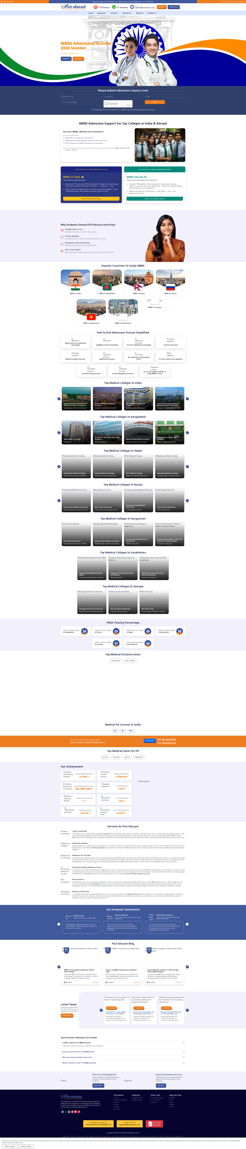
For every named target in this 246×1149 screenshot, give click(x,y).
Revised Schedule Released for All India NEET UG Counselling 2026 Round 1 (171, 1013)
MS (123, 730)
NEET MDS (116, 757)
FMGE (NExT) (139, 757)
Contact (117, 1109)
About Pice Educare (121, 1100)
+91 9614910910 (166, 739)
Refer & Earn (98, 1085)
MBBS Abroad (138, 1100)
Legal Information (157, 1098)
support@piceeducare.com (129, 1125)
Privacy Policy (156, 1100)
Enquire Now (174, 7)
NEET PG (105, 757)
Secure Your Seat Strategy (91, 199)
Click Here (161, 1085)
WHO (172, 1107)
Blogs (117, 1107)
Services (114, 13)
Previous (58, 398)
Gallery (117, 1102)
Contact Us (151, 13)
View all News (67, 1015)
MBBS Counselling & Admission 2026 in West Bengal (79, 971)
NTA (172, 1100)
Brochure (162, 7)
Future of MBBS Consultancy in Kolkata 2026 (121, 971)
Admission (101, 13)
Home (91, 13)
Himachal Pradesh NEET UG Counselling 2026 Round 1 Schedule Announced (143, 1013)
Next (187, 398)
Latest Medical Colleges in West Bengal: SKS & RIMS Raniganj (163, 971)
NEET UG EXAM (130, 660)
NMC (172, 1102)
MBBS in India (138, 1098)
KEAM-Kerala (115, 660)
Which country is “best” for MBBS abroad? (79, 1063)
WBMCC (173, 1098)
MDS (130, 730)
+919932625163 (104, 1125)
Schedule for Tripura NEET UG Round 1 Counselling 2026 (116, 1013)
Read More (96, 982)
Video (117, 1104)
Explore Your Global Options (155, 199)
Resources (127, 13)
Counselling (78, 61)
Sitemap (154, 1102)
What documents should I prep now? (77, 1057)
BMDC (172, 1104)
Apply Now (66, 61)
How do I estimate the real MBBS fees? (78, 1052)
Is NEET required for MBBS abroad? (76, 1043)
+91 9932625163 (166, 743)
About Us (139, 13)
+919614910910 (92, 1125)
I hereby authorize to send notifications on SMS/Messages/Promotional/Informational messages (124, 110)
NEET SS (127, 757)
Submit (155, 102)
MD (115, 730)
